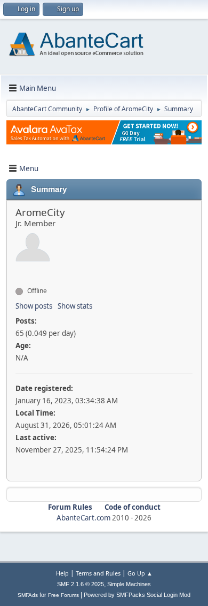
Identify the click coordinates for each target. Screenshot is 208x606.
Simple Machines (129, 584)
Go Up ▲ (140, 573)
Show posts (33, 306)
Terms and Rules (98, 573)
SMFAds (28, 595)
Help (62, 573)
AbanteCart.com (83, 518)
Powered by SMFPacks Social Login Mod (137, 595)
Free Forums (63, 595)
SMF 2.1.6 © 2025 (80, 584)
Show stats (75, 306)
